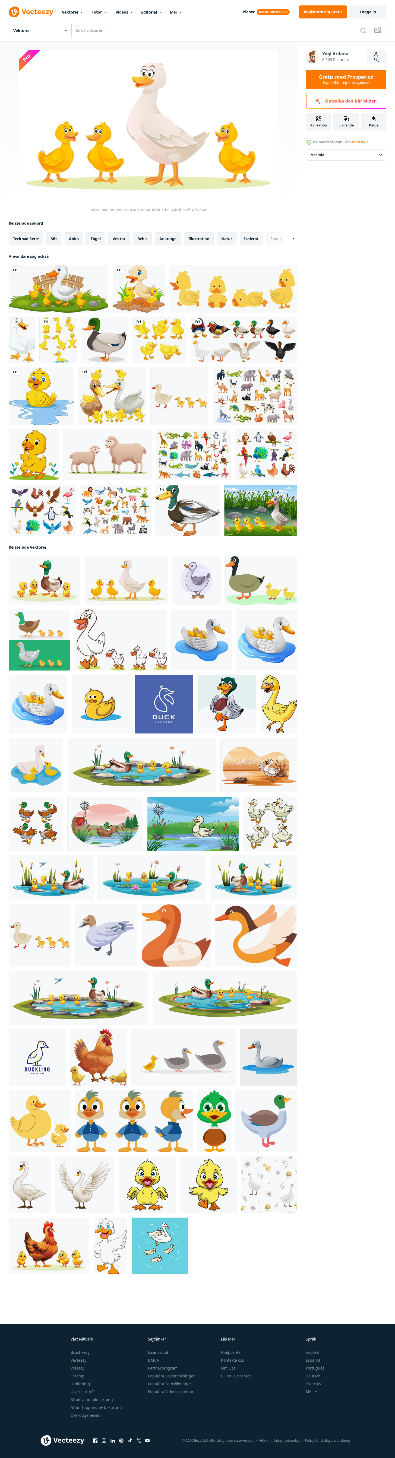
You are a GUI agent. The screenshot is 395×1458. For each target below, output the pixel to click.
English (312, 1352)
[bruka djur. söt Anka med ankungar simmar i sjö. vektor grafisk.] (36, 765)
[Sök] (363, 30)
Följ (377, 59)
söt (54, 238)
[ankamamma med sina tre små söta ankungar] (139, 289)
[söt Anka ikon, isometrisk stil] (106, 935)
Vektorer (70, 12)
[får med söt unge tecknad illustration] (108, 454)
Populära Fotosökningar (169, 1383)
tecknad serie (26, 238)
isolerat (251, 238)
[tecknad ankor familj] (260, 510)
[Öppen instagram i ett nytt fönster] (104, 1440)
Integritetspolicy (287, 1440)
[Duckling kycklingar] (159, 340)
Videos (122, 12)
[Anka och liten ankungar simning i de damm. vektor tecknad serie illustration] (152, 877)
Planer (249, 11)
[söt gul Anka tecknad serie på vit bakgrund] (279, 704)
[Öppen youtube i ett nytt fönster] (147, 1440)
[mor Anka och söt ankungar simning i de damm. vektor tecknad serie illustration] (253, 877)
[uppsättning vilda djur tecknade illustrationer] (193, 454)
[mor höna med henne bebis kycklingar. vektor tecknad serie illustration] (49, 1246)
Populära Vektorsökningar (171, 1375)
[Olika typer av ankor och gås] (244, 340)
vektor (119, 238)
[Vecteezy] (31, 12)
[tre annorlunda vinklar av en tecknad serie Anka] (134, 1121)
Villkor (264, 1440)
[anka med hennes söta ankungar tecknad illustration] (126, 580)
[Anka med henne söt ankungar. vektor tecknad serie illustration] (44, 580)
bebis (142, 238)
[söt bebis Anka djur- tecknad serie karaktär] (214, 1121)
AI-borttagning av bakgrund (96, 1407)
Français (313, 1383)
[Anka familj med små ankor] (112, 396)
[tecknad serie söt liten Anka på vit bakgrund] (227, 704)
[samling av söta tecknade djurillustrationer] (115, 510)
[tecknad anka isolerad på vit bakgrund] (22, 340)
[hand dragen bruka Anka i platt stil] (176, 935)
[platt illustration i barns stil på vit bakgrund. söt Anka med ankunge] (40, 1121)
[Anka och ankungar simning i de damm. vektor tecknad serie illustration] (78, 998)
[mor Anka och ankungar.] (179, 396)
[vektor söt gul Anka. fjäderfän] (101, 704)
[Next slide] (288, 238)
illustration (198, 238)
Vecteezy (78, 1360)
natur (226, 238)
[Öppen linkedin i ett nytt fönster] (112, 1440)
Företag (77, 1375)
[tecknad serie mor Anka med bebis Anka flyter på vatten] (201, 640)
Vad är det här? (356, 142)
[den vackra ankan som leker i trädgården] (34, 454)
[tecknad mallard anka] (104, 340)
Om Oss (228, 1368)
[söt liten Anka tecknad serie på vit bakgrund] (147, 1185)
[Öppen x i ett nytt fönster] (139, 1440)
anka (74, 238)
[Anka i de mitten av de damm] (105, 824)
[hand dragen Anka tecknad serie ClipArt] (196, 580)
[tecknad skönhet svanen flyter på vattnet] (268, 1057)
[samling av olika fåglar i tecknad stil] (266, 454)
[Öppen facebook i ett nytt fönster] (95, 1440)
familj (276, 238)
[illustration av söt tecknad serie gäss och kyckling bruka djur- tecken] (120, 640)
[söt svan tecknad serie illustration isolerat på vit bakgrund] (30, 1185)
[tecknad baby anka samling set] (58, 340)
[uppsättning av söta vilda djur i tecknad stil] (255, 396)
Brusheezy (80, 1352)
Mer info (317, 155)
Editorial (149, 12)
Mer (173, 12)
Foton (97, 12)
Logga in (368, 11)
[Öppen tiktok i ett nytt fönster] (130, 1440)
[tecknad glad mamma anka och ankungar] (58, 289)
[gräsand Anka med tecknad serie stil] (36, 824)
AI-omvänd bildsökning (92, 1399)
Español (313, 1360)
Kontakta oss (232, 1360)
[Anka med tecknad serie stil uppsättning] (270, 824)
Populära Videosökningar (171, 1391)
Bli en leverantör (236, 1375)
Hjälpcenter (231, 1352)
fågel (96, 238)
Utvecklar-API (83, 1391)
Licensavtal (158, 1352)
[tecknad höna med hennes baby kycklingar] (98, 1057)
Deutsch (313, 1375)
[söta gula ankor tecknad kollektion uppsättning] (233, 289)
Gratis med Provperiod (346, 79)
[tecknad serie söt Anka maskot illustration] (110, 1246)
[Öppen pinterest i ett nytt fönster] (121, 1440)
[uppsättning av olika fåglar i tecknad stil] (42, 510)
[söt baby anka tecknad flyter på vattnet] (41, 396)
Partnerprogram (163, 1368)
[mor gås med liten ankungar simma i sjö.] (160, 1246)
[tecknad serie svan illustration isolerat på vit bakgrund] (85, 1185)
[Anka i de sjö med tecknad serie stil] (258, 765)
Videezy (77, 1368)
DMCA (153, 1360)
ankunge (167, 238)
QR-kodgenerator (86, 1415)
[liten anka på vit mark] (187, 510)
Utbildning (80, 1383)
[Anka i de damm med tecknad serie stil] (193, 824)
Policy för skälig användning (327, 1440)
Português (315, 1368)
